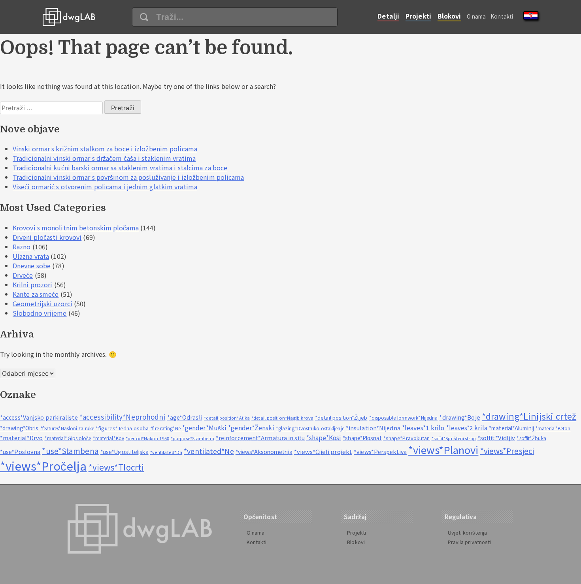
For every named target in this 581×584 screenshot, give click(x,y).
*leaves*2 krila (467, 427)
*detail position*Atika (227, 418)
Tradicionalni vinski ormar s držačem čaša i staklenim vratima (104, 158)
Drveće (23, 275)
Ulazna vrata (31, 256)
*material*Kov (108, 438)
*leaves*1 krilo (423, 427)
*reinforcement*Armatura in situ (260, 438)
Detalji (388, 16)
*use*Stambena (70, 450)
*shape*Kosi (323, 437)
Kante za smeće (35, 294)
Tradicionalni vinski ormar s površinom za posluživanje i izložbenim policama (128, 177)
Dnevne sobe (32, 265)
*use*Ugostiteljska (124, 452)
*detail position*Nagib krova (282, 417)
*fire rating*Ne (165, 428)
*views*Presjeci (507, 450)
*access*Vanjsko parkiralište (39, 417)
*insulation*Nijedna (373, 428)
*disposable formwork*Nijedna (403, 417)
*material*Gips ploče (68, 438)
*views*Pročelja (43, 465)
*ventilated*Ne (209, 451)
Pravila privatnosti (469, 542)
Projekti (418, 16)
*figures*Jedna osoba (122, 428)
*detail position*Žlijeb (341, 417)
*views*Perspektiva (380, 452)
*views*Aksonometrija (264, 452)
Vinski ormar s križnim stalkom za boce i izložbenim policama (105, 148)
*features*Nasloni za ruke (67, 428)
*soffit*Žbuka (531, 438)
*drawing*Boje (459, 417)
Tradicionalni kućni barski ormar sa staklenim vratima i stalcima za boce (120, 167)
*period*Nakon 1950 (147, 438)
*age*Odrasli (184, 417)
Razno (22, 246)
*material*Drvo (21, 437)
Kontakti (501, 16)
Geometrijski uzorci (42, 303)
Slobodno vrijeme (40, 313)
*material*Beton (553, 428)
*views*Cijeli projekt (323, 451)
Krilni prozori (32, 284)
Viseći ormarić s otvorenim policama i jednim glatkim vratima (105, 186)
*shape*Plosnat (362, 438)
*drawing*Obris (19, 428)
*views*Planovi (443, 449)
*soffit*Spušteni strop (454, 438)
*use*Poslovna (20, 451)
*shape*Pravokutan (406, 438)
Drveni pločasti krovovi (47, 237)
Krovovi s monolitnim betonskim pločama (76, 227)
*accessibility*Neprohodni (122, 417)
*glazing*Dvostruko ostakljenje (310, 428)
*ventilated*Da (166, 452)
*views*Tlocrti (116, 467)
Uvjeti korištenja (467, 532)
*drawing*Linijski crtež (529, 416)
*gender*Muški (204, 427)
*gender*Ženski (251, 427)
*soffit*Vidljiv (496, 437)
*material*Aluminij (511, 428)
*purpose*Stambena (192, 438)
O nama (476, 16)
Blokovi (449, 16)
